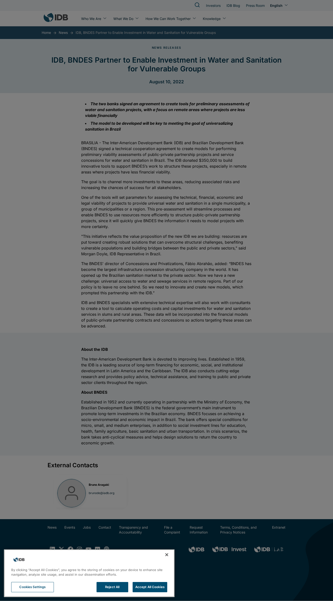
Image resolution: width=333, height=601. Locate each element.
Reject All (112, 587)
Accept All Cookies (150, 587)
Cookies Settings (32, 587)
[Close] (166, 554)
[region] (89, 573)
